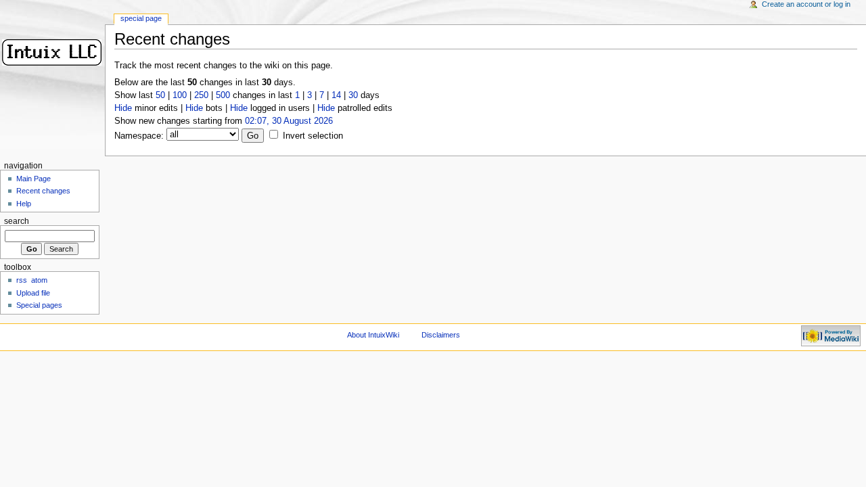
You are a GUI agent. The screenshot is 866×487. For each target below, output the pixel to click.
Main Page (33, 179)
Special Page (141, 18)
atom (39, 280)
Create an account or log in (806, 4)
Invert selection (313, 136)
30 (353, 95)
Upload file (33, 293)
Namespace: (139, 136)
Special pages (39, 305)
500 (223, 95)
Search (16, 221)
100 (180, 95)
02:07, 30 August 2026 (289, 121)
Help (23, 204)
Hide (123, 108)
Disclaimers (440, 335)
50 (160, 95)
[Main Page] (52, 52)
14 (336, 95)
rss (21, 280)
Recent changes (43, 191)
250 (201, 95)
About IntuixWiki (373, 335)
